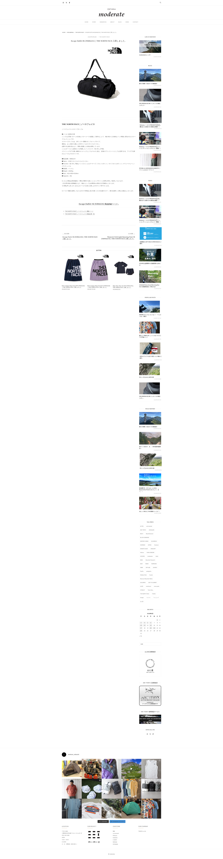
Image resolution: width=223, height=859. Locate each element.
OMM (141, 567)
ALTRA (141, 526)
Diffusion (115, 835)
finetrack (156, 545)
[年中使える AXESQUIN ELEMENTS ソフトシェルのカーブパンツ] (150, 160)
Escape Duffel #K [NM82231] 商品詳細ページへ (99, 204)
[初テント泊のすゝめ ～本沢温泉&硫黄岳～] (150, 438)
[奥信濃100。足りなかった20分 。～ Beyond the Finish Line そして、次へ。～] (150, 479)
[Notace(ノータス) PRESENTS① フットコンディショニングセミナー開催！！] (150, 138)
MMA (141, 560)
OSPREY (155, 567)
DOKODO (115, 837)
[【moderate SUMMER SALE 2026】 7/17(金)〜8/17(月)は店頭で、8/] (131, 769)
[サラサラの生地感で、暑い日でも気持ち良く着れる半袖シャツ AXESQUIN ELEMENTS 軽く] (72, 789)
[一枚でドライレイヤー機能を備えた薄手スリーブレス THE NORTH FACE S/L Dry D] (151, 769)
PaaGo (141, 571)
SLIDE (141, 586)
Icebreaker (150, 556)
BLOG (120, 22)
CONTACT (135, 22)
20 (150, 628)
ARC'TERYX (143, 530)
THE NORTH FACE (104, 37)
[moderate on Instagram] (63, 2)
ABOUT (112, 22)
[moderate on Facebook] (69, 2)
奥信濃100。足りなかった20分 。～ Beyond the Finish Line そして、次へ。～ (149, 489)
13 (150, 625)
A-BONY (115, 839)
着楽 (114, 831)
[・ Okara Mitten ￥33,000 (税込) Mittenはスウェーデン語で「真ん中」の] (111, 789)
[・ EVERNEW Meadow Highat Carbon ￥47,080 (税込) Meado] (131, 809)
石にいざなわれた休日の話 (146, 377)
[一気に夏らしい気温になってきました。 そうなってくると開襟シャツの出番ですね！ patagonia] (151, 809)
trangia (142, 597)
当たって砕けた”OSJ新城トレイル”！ (149, 511)
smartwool (148, 586)
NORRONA (154, 563)
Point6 (151, 575)
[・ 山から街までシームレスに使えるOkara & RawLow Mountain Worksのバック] (151, 789)
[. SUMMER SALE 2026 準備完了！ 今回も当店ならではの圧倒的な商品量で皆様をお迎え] (92, 769)
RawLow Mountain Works (146, 578)
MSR (141, 563)
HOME (86, 22)
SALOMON (142, 582)
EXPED (149, 545)
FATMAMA (115, 844)
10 (141, 625)
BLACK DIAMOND (144, 537)
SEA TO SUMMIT (152, 582)
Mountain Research (150, 560)
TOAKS (154, 593)
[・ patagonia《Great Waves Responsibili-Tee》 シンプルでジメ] (92, 809)
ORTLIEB (148, 567)
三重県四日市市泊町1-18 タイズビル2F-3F (72, 833)
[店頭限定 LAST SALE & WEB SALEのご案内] (151, 233)
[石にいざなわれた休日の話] (151, 460)
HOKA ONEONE (150, 552)
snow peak (156, 586)
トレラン (148, 597)
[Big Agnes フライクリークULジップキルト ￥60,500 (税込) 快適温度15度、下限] (111, 769)
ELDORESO (154, 541)
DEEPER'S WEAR (144, 541)
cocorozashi (116, 833)
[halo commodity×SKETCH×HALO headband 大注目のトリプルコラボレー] (92, 789)
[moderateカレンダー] (150, 46)
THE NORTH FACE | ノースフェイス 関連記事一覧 (80, 214)
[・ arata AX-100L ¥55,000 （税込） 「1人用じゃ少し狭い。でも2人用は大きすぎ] (72, 769)
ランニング (156, 597)
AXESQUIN (151, 530)
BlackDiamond (149, 533)
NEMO (147, 563)
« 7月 (140, 636)
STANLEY (142, 590)
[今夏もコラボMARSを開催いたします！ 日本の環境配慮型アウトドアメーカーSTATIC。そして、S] (111, 809)
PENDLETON (143, 575)
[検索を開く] (160, 2)
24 (141, 630)
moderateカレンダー (145, 55)
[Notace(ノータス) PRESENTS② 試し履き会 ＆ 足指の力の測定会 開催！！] (151, 116)
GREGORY (153, 548)
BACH (141, 533)
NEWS (127, 22)
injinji (157, 556)
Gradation (103, 22)
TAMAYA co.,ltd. (142, 831)
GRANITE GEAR (144, 548)
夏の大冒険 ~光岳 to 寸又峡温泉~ (148, 83)
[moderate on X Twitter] (66, 2)
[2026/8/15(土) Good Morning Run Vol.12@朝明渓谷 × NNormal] (150, 276)
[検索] (159, 643)
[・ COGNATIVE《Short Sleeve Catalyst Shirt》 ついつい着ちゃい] (131, 789)
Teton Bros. (150, 590)
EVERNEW (142, 545)
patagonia (148, 571)
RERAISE (115, 842)
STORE (94, 22)
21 (154, 628)
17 (141, 628)
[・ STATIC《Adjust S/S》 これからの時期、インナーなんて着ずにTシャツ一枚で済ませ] (72, 809)
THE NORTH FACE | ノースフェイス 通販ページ (79, 211)
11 (144, 625)
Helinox (142, 552)
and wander (149, 526)
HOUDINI (142, 556)
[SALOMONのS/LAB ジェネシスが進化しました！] (150, 95)
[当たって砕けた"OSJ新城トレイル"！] (150, 503)
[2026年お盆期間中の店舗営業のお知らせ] (150, 255)
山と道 (141, 601)
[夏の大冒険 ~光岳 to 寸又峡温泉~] (150, 75)
